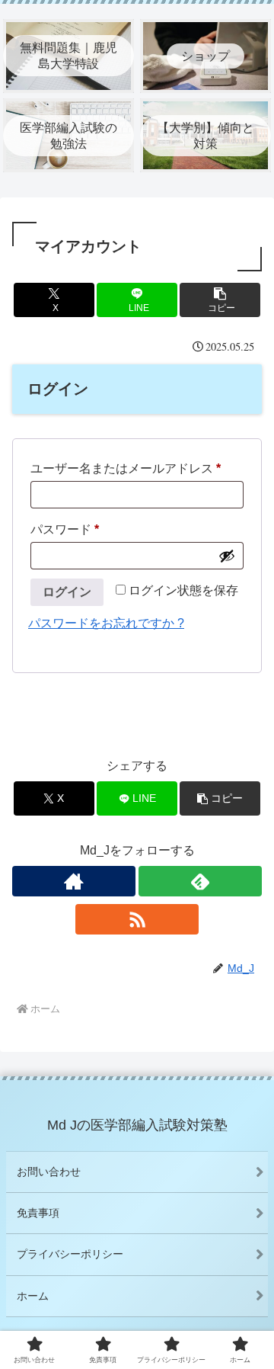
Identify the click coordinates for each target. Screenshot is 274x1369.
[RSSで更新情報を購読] (137, 919)
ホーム (33, 1296)
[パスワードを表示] (226, 555)
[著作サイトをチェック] (73, 881)
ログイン (67, 591)
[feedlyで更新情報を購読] (200, 881)
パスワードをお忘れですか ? (106, 623)
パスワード (70, 532)
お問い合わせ (49, 1171)
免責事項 (38, 1213)
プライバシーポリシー (70, 1254)
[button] (220, 300)
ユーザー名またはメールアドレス (131, 471)
